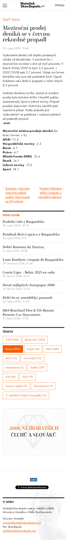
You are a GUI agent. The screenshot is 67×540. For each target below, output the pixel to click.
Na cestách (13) (33, 358)
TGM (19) (27, 377)
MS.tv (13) (11, 358)
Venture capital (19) (16, 386)
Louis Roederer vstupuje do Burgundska (33, 261)
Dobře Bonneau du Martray (23, 249)
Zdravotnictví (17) (43, 386)
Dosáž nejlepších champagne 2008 (28, 287)
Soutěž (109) (37, 367)
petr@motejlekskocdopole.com (19, 531)
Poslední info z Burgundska (23, 223)
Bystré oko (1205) (35, 339)
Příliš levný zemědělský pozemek (28, 299)
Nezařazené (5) (14, 367)
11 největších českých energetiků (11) (25, 395)
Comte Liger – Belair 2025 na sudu (29, 274)
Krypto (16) (33, 349)
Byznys (16, 19)
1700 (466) (12, 339)
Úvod (6, 19)
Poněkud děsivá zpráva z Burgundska (31, 236)
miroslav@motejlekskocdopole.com (22, 523)
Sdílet (33, 479)
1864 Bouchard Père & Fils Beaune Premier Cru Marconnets (28, 314)
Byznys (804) (12, 349)
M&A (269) (52, 349)
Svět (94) (10, 377)
